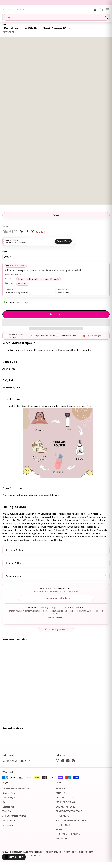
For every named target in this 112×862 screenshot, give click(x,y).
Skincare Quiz (8, 793)
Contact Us (35, 855)
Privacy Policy (70, 851)
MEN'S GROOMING (65, 802)
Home (5, 25)
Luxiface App (8, 806)
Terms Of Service (53, 851)
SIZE (4, 250)
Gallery (56, 215)
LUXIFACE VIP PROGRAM (68, 834)
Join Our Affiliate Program (14, 816)
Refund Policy (13, 563)
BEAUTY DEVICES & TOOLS (69, 811)
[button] (56, 322)
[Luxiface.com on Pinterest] (73, 760)
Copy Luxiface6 (63, 241)
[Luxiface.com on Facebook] (62, 760)
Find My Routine (56, 617)
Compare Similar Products (58, 598)
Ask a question (14, 575)
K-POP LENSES (63, 825)
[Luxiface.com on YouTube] (68, 760)
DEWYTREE (8, 32)
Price (5, 226)
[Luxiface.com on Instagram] (57, 760)
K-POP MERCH (63, 816)
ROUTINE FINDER (64, 797)
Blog (4, 802)
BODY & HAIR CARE (65, 806)
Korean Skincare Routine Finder (16, 788)
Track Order (7, 811)
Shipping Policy (14, 550)
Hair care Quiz (8, 797)
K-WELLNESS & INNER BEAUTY (71, 820)
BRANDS (60, 829)
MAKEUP (60, 793)
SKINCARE (61, 788)
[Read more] (101, 9)
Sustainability (8, 820)
